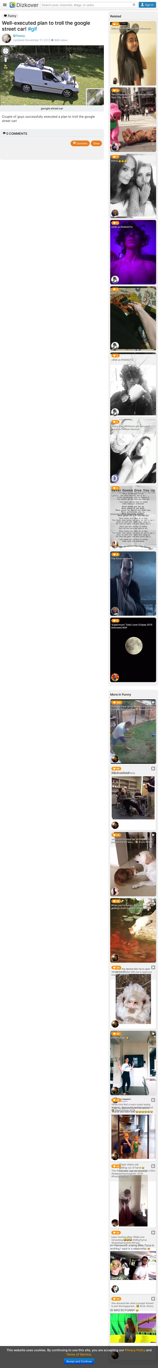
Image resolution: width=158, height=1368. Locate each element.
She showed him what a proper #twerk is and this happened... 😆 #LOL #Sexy (132, 1304)
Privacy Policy (135, 1350)
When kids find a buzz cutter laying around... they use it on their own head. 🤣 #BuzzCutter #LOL (132, 1107)
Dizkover (27, 5)
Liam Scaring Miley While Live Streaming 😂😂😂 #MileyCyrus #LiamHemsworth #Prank (128, 1239)
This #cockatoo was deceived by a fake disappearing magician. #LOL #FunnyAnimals (133, 1173)
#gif (32, 29)
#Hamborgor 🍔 (120, 1037)
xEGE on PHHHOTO (122, 227)
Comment (81, 143)
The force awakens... (122, 558)
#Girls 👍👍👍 (119, 160)
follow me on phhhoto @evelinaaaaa (131, 28)
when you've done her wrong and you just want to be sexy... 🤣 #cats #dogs (131, 840)
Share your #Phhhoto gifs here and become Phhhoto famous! (130, 427)
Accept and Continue (79, 1361)
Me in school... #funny (123, 772)
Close (96, 143)
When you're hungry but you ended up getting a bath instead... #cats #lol (132, 907)
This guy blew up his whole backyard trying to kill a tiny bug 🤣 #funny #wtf (132, 708)
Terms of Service (78, 1354)
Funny (11, 16)
